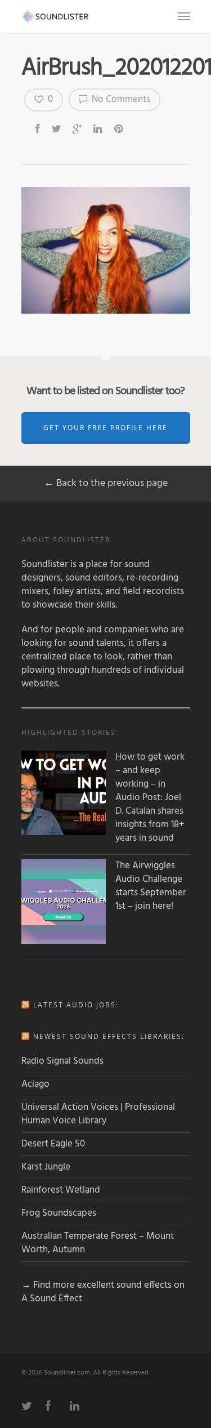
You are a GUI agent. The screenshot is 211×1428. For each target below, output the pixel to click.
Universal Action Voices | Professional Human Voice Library (98, 1114)
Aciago (35, 1084)
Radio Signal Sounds (62, 1061)
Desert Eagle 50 (53, 1144)
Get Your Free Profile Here (105, 427)
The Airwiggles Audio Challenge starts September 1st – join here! (150, 886)
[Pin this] (119, 128)
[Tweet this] (57, 128)
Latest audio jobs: (76, 1005)
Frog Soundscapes (58, 1213)
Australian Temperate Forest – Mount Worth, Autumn (97, 1243)
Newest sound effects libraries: (109, 1036)
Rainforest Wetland (60, 1190)
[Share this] (38, 128)
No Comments (119, 99)
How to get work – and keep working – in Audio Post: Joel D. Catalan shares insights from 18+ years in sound (150, 798)
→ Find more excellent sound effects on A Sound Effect (103, 1292)
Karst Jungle (45, 1167)
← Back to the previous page (106, 483)
